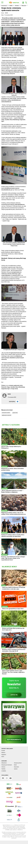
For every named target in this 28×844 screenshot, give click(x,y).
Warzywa (24, 5)
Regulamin (3, 754)
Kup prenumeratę (14, 739)
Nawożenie (16, 766)
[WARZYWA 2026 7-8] (14, 719)
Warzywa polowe (18, 762)
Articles (17, 5)
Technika (3, 768)
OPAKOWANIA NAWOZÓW (6, 415)
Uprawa (15, 768)
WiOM (11, 5)
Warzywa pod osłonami (6, 764)
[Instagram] (6, 778)
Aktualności (4, 762)
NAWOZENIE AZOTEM (6, 412)
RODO (2, 756)
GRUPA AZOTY (15, 412)
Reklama (3, 752)
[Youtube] (10, 778)
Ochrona (3, 766)
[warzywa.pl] (14, 2)
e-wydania (3, 770)
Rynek (15, 764)
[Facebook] (17, 401)
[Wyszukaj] (26, 2)
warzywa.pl (4, 5)
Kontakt (3, 750)
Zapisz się (14, 695)
